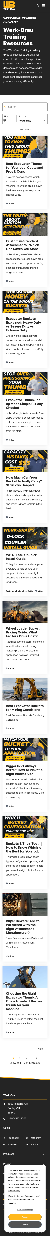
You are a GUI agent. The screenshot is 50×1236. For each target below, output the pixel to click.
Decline (25, 1224)
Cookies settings (25, 1209)
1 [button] (13, 1058)
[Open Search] (38, 5)
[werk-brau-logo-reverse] (15, 5)
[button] (5, 107)
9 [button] (36, 1058)
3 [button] (26, 1058)
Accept (25, 1217)
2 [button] (20, 1058)
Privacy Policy (14, 1190)
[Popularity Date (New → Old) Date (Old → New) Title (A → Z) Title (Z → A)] (32, 120)
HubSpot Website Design (20, 1232)
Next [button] (41, 1048)
